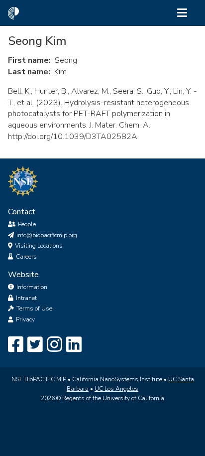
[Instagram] (54, 345)
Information (31, 287)
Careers (26, 257)
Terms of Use (34, 308)
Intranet (26, 298)
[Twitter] (35, 345)
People (27, 224)
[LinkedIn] (74, 345)
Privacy (25, 319)
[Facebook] (15, 345)
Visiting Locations (39, 246)
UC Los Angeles (116, 389)
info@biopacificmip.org (46, 235)
